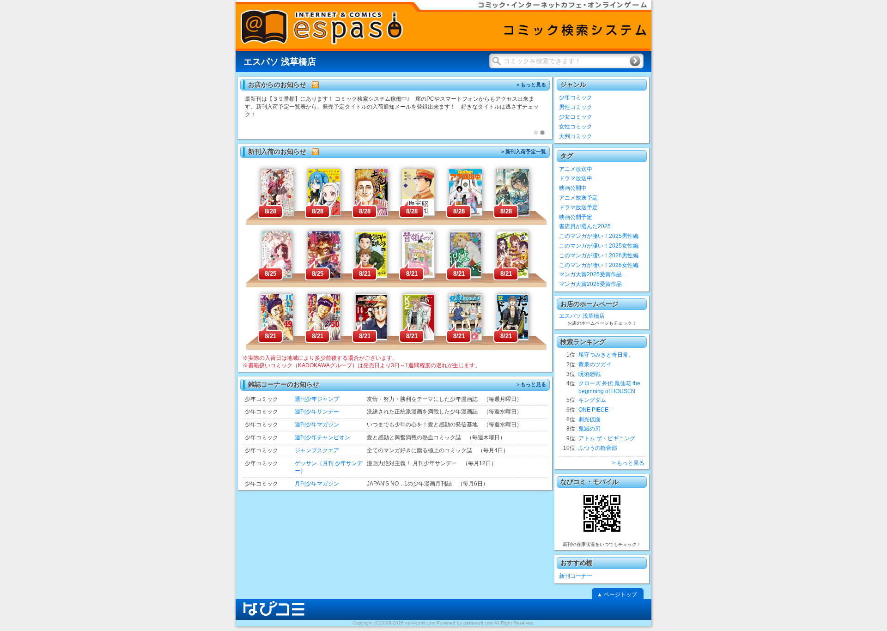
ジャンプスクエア (317, 450)
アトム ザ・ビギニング (606, 438)
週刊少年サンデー (317, 411)
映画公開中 (573, 188)
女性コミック (575, 126)
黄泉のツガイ (595, 364)
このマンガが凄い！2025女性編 (598, 246)
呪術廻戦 (589, 374)
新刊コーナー (575, 576)
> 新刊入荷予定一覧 (523, 151)
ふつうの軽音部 (597, 448)
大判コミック (575, 136)
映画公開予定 (575, 217)
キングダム (592, 400)
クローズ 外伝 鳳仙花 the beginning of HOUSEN (609, 387)
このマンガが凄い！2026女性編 (598, 265)
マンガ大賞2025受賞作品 (590, 274)
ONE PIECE (593, 410)
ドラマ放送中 (575, 178)
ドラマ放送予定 (578, 207)
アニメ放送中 (575, 169)
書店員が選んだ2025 (585, 226)
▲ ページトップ (617, 594)
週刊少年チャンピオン (322, 437)
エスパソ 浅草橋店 (582, 316)
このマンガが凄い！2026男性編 (598, 255)
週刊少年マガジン (317, 424)
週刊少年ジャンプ (317, 399)
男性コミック (575, 107)
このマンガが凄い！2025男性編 (598, 236)
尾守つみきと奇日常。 (606, 355)
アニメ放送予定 (578, 197)
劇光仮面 (589, 419)
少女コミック (575, 117)
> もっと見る (531, 84)
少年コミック (575, 97)
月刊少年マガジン (317, 483)
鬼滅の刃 (589, 428)
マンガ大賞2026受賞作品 (590, 284)
